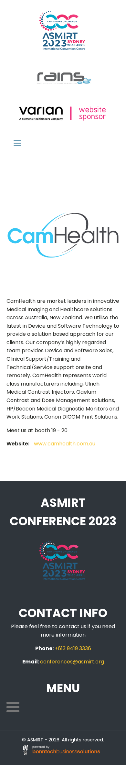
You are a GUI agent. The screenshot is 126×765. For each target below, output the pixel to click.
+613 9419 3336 (73, 648)
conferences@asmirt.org (72, 661)
